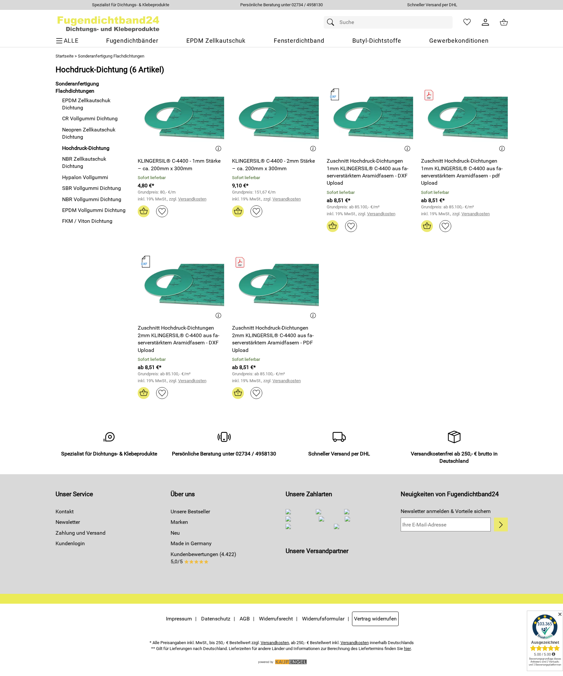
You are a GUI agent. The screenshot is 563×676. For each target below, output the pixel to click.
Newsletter (68, 522)
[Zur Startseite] (109, 22)
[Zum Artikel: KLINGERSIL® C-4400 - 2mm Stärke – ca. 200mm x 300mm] (275, 116)
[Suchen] (332, 22)
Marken (179, 522)
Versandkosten (192, 199)
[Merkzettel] (467, 22)
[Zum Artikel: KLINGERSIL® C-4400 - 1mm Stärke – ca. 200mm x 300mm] (181, 116)
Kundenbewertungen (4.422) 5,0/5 (203, 558)
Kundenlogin (70, 543)
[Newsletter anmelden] (500, 524)
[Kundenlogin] (485, 22)
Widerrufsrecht (276, 619)
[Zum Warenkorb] (504, 22)
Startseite (65, 56)
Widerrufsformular (323, 619)
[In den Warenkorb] (144, 211)
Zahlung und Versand (81, 533)
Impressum (179, 619)
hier (407, 648)
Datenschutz (215, 619)
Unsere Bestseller (190, 511)
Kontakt (65, 511)
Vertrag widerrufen (375, 619)
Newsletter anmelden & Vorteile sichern (446, 511)
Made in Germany (191, 543)
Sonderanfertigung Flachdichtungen (111, 56)
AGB (245, 619)
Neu (175, 533)
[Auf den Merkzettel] (162, 211)
